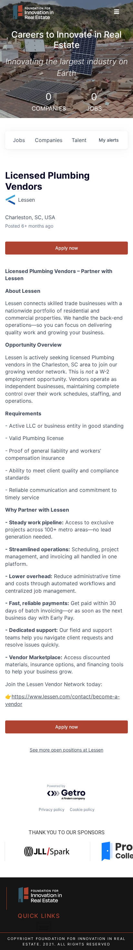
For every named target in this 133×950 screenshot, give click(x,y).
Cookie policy (82, 809)
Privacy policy (52, 809)
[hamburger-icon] (116, 12)
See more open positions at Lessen (66, 750)
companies (48, 140)
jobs (19, 140)
